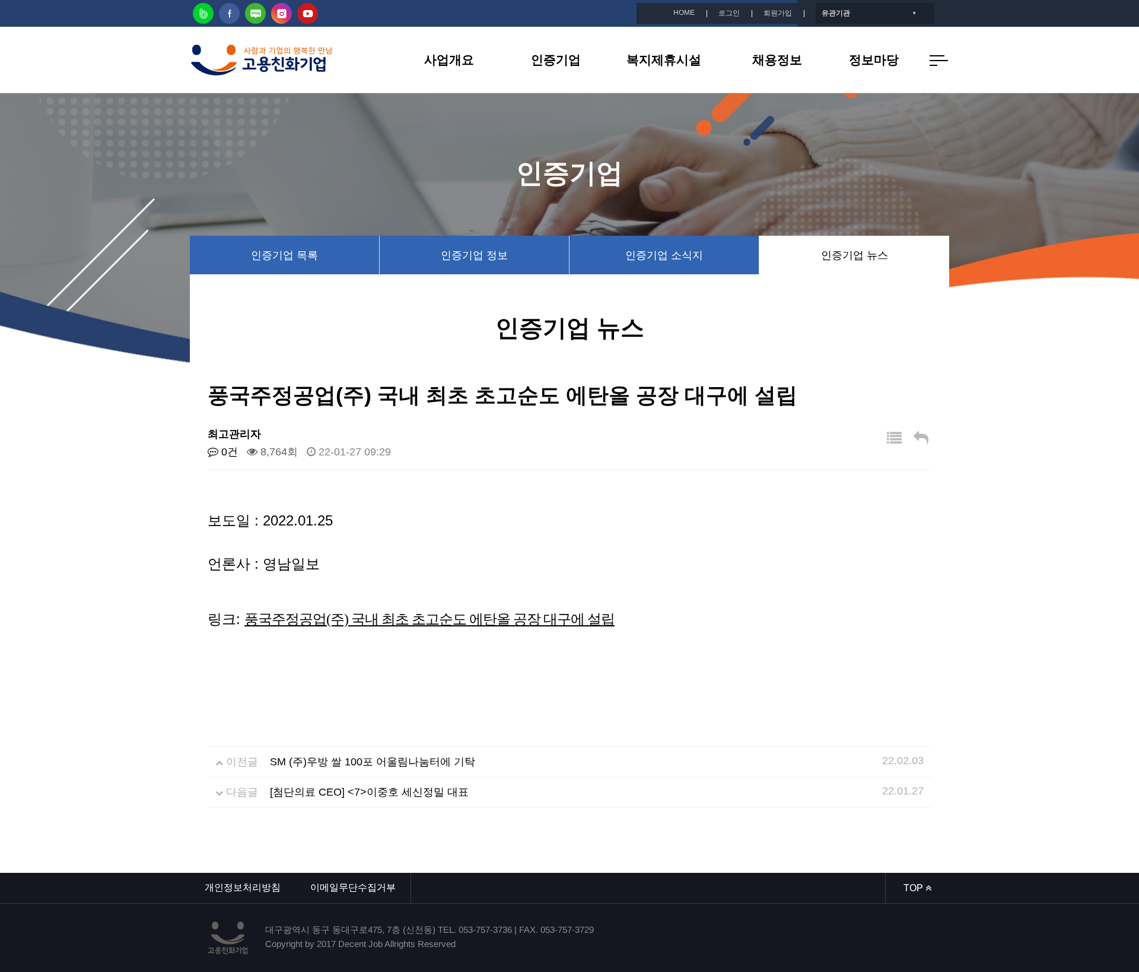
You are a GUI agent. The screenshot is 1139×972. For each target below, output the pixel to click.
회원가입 (777, 13)
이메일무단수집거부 (353, 887)
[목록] (894, 438)
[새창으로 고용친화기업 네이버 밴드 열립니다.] (203, 13)
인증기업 (556, 60)
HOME (684, 12)
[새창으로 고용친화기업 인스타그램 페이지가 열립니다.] (281, 13)
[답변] (921, 438)
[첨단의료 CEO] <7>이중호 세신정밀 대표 (369, 792)
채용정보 (777, 60)
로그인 (729, 13)
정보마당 (874, 60)
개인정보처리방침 (243, 887)
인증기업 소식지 (664, 255)
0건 (228, 452)
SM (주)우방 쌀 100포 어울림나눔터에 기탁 (372, 762)
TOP (914, 888)
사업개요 (449, 60)
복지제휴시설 (663, 60)
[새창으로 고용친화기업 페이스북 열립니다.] (229, 13)
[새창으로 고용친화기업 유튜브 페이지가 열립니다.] (307, 13)
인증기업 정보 (474, 255)
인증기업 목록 (284, 255)
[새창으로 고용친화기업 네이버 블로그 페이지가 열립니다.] (255, 13)
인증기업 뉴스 (854, 255)
